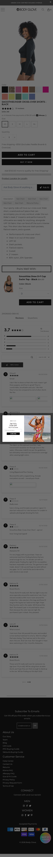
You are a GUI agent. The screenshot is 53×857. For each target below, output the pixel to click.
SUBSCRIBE (13, 433)
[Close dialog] (49, 416)
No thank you (13, 436)
